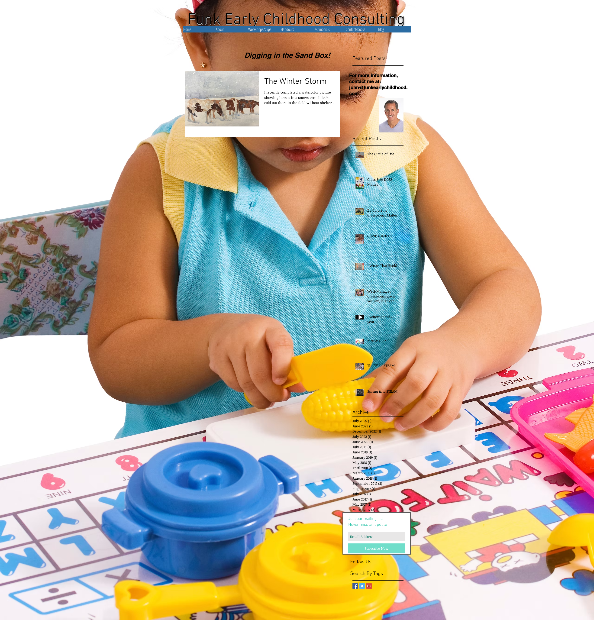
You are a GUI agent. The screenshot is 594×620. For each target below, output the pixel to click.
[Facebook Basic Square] (355, 586)
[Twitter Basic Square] (362, 586)
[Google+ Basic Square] (369, 586)
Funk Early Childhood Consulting (296, 19)
